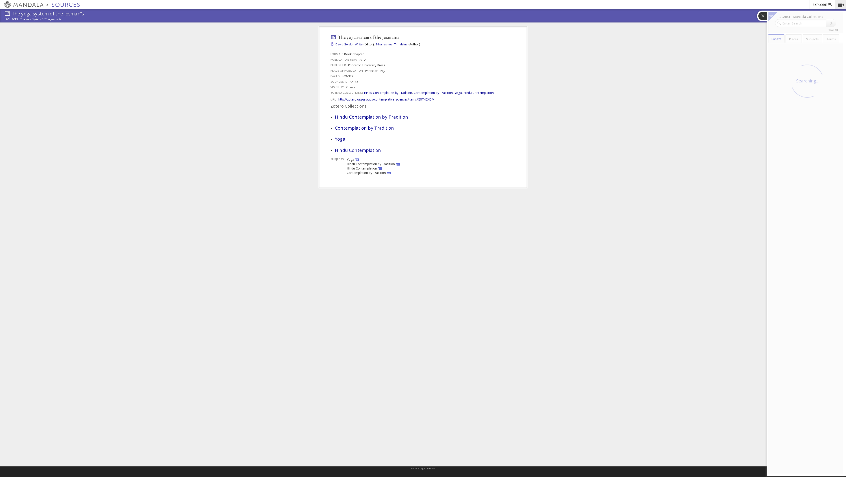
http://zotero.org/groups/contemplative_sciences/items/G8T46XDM (386, 99)
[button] (840, 4)
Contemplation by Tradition (433, 93)
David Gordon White (349, 44)
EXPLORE (820, 5)
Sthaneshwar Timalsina (392, 44)
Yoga (458, 93)
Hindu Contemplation (479, 93)
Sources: (12, 19)
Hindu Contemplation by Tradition (388, 93)
